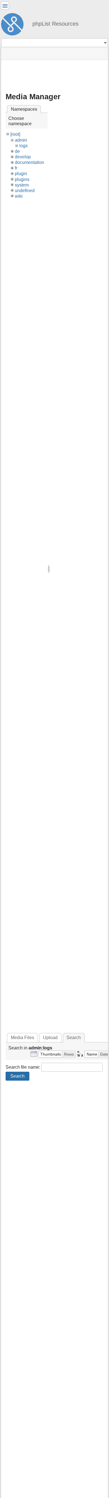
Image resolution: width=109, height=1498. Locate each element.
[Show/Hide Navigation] (5, 5)
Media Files (22, 1037)
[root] (15, 134)
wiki (19, 196)
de (17, 151)
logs (23, 145)
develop (23, 156)
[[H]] (14, 23)
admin (21, 140)
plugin (21, 173)
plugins (22, 179)
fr (16, 168)
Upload (50, 1037)
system (22, 185)
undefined (25, 190)
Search (17, 1076)
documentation (29, 162)
